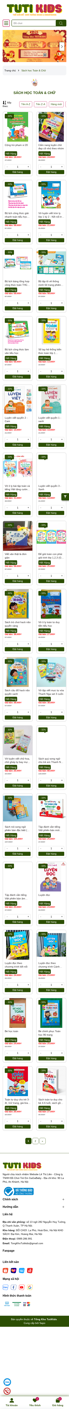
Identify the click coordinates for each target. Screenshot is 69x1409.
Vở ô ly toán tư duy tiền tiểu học (49, 624)
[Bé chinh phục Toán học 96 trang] (51, 1013)
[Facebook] (13, 1287)
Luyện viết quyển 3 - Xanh (49, 487)
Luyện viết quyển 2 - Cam (16, 419)
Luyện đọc (44, 894)
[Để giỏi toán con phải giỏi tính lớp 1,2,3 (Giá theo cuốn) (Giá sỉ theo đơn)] (51, 536)
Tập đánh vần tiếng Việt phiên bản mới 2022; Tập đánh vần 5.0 (49, 828)
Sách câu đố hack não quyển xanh (17, 692)
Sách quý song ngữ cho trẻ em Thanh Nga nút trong (51, 760)
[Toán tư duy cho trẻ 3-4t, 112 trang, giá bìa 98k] (17, 1081)
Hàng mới (56, 104)
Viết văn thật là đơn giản (16, 556)
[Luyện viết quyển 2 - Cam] (17, 399)
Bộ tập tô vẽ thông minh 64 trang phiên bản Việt (49, 283)
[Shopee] (5, 1270)
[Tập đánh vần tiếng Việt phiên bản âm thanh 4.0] (17, 877)
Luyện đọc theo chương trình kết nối (16, 965)
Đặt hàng (18, 172)
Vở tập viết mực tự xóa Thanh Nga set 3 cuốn (51, 692)
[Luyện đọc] (51, 877)
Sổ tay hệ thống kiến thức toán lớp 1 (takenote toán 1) (49, 351)
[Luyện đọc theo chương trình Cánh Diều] (51, 945)
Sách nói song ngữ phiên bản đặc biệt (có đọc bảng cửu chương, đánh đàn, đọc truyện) (17, 828)
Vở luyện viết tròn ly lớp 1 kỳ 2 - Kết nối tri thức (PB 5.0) (50, 215)
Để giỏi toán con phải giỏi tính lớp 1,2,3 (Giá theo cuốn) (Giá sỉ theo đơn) (51, 556)
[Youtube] (22, 1287)
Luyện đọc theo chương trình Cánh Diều (49, 965)
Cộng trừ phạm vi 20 (16, 145)
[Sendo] (30, 1270)
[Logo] (34, 10)
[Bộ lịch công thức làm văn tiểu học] (17, 331)
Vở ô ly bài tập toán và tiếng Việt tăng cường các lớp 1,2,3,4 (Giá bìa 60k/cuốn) (17, 487)
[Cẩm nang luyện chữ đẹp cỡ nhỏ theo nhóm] (51, 127)
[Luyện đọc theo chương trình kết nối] (17, 945)
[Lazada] (13, 1270)
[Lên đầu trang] (61, 1387)
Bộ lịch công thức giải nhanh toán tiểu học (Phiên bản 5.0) (17, 215)
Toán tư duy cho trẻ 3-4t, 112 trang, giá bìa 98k (17, 1101)
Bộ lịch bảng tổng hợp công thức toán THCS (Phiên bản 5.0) (17, 283)
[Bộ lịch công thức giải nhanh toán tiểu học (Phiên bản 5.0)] (17, 195)
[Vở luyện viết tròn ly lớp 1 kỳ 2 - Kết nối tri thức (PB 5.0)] (51, 195)
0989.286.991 (24, 1238)
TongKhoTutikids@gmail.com (27, 1243)
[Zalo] (5, 1287)
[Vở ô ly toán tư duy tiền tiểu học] (51, 604)
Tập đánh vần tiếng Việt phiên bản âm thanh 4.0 (16, 896)
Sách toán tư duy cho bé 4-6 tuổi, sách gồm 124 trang (50, 1101)
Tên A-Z (25, 104)
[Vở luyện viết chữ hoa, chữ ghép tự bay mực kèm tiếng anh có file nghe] (17, 740)
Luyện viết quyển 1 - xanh (49, 419)
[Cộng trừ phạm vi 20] (17, 127)
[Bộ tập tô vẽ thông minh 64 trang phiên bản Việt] (51, 263)
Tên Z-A (40, 104)
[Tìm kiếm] (61, 23)
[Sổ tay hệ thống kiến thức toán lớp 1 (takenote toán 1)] (51, 331)
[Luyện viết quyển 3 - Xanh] (51, 468)
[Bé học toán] (17, 1013)
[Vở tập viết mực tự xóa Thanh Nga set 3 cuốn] (51, 672)
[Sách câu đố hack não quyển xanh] (17, 672)
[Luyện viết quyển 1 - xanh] (51, 399)
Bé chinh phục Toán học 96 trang (49, 1033)
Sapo (42, 1323)
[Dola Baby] (34, 45)
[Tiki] (22, 1270)
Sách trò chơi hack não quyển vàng (18, 624)
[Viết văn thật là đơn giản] (17, 536)
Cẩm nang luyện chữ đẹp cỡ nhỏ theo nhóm (51, 147)
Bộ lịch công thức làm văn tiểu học (17, 351)
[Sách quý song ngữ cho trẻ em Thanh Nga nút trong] (51, 740)
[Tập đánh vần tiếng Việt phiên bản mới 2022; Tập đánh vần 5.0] (51, 808)
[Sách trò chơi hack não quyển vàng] (17, 604)
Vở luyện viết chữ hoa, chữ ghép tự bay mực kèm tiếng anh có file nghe (17, 760)
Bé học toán (11, 1031)
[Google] (30, 1287)
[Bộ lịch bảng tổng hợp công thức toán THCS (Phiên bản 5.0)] (17, 263)
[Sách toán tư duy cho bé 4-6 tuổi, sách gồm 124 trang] (51, 1081)
